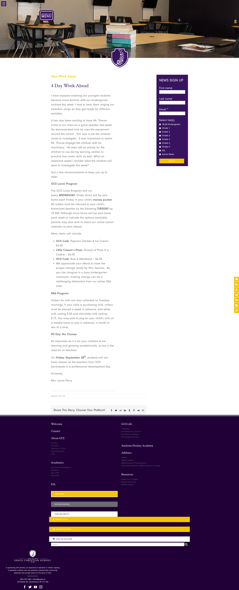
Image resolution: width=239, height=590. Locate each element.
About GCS (57, 438)
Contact (55, 431)
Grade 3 (165, 135)
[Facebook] (24, 587)
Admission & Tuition (58, 448)
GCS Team (55, 445)
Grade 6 (165, 146)
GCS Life (126, 424)
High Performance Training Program (133, 463)
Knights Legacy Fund (128, 482)
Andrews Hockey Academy (137, 445)
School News (167, 154)
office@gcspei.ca (39, 579)
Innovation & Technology (130, 434)
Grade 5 (165, 143)
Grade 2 (165, 132)
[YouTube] (35, 587)
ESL (163, 150)
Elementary (55, 470)
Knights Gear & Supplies (129, 479)
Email (163, 109)
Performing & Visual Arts (130, 437)
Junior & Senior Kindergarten (61, 467)
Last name (165, 98)
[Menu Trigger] (3, 3)
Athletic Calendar (127, 460)
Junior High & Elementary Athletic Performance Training (140, 465)
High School (55, 475)
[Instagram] (40, 587)
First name (165, 88)
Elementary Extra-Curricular (131, 431)
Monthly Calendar (127, 484)
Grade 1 (165, 128)
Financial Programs (57, 451)
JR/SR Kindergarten (170, 124)
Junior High (55, 473)
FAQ (52, 454)
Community (125, 428)
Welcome (56, 424)
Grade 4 (165, 139)
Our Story (54, 443)
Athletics (126, 453)
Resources (127, 474)
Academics (57, 462)
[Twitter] (30, 587)
